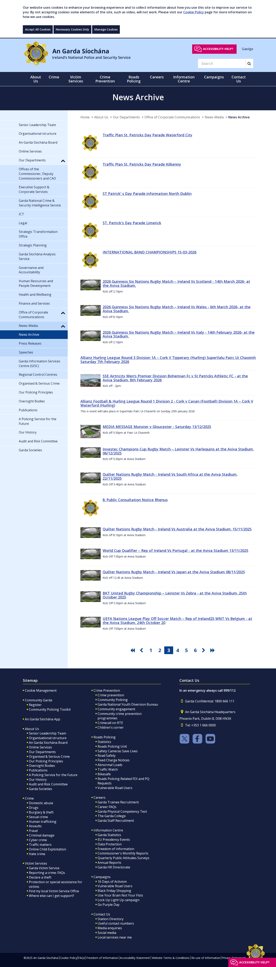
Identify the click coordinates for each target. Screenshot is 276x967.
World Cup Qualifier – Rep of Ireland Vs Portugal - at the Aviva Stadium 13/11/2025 (175, 550)
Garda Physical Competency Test (122, 811)
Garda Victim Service (44, 868)
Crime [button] (54, 77)
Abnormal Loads (110, 765)
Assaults (35, 826)
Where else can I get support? (51, 895)
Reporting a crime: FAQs (47, 872)
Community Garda (38, 700)
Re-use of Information (205, 958)
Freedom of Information (116, 849)
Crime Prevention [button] (105, 79)
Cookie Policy (193, 12)
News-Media (214, 117)
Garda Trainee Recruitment (118, 802)
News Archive (239, 117)
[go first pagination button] (133, 650)
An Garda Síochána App (42, 719)
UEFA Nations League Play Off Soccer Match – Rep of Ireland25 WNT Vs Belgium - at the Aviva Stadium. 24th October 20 (177, 620)
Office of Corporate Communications (172, 117)
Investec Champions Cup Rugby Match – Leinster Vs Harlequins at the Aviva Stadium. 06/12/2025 (178, 451)
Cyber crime (38, 840)
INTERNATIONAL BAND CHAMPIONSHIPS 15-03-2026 (149, 252)
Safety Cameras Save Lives (118, 751)
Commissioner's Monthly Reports (123, 853)
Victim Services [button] (75, 79)
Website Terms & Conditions (171, 958)
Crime (29, 798)
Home (85, 117)
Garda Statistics (109, 835)
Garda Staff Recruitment (116, 820)
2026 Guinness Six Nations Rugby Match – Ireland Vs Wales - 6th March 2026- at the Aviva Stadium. (177, 308)
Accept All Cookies (38, 29)
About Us (101, 117)
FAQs (81, 958)
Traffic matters (40, 844)
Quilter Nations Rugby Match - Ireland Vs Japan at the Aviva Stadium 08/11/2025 (174, 571)
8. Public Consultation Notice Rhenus (135, 499)
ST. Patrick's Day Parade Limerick (132, 222)
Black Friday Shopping (114, 890)
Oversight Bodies (42, 765)
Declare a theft (40, 877)
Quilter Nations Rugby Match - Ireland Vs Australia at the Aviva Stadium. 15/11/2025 (177, 529)
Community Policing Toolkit (50, 709)
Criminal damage (41, 835)
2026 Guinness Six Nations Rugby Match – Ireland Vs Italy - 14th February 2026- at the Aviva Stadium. (179, 334)
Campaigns (102, 877)
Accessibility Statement (135, 958)
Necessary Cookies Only (72, 29)
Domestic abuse (41, 803)
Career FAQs (107, 807)
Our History (38, 779)
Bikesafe (104, 774)
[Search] (249, 63)
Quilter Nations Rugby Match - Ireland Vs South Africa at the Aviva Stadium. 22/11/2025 (170, 476)
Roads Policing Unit (112, 746)
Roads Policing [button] (134, 79)
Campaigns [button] (214, 77)
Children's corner (111, 727)
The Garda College (112, 816)
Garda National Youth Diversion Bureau (128, 704)
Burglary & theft (41, 812)
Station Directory (110, 919)
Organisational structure (47, 738)
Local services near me (115, 937)
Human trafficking (42, 821)
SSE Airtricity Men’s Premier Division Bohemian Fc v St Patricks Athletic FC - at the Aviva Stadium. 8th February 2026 (175, 378)
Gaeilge (247, 48)
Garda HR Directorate (114, 867)
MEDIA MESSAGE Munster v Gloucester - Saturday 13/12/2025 (157, 426)
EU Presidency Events (114, 839)
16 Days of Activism (112, 881)
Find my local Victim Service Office (54, 891)
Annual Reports (109, 862)
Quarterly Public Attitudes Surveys (123, 858)
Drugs (33, 807)
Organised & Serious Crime (49, 756)
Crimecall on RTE (110, 723)
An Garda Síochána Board (48, 742)
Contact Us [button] (239, 79)
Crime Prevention (107, 690)
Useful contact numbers (116, 923)
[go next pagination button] (204, 650)
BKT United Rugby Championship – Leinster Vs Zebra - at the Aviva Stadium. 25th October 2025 (175, 595)
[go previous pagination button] (142, 650)
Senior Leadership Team (47, 733)
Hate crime (37, 854)
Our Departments (126, 117)
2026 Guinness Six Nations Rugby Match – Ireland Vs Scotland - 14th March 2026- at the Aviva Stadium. (176, 283)
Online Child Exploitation (47, 849)
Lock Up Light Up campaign (118, 900)
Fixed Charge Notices (114, 760)
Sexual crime (38, 817)
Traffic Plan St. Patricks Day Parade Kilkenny (142, 164)
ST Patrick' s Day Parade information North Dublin (147, 193)
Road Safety (107, 755)
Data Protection (110, 844)
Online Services (40, 747)
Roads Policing (105, 737)
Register (35, 705)
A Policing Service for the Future (53, 775)
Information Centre (108, 830)
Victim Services (36, 863)
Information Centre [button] (184, 79)
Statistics (104, 742)
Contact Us (102, 914)
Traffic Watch (108, 769)
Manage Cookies (106, 29)
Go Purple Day (108, 904)
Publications (38, 770)
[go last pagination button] (213, 650)
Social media (107, 932)
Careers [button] (157, 77)
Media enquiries (110, 928)
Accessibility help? (218, 49)
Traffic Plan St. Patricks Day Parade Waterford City (147, 135)
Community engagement (116, 709)
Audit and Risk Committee (48, 784)
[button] (63, 160)
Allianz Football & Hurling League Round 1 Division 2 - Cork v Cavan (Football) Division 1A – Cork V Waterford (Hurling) (166, 403)
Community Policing (113, 700)
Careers (99, 797)
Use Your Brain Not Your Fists (120, 895)
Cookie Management (41, 690)
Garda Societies (40, 789)
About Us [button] (35, 79)
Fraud (33, 830)
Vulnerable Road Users (115, 788)
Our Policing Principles (46, 761)
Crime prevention (111, 695)
